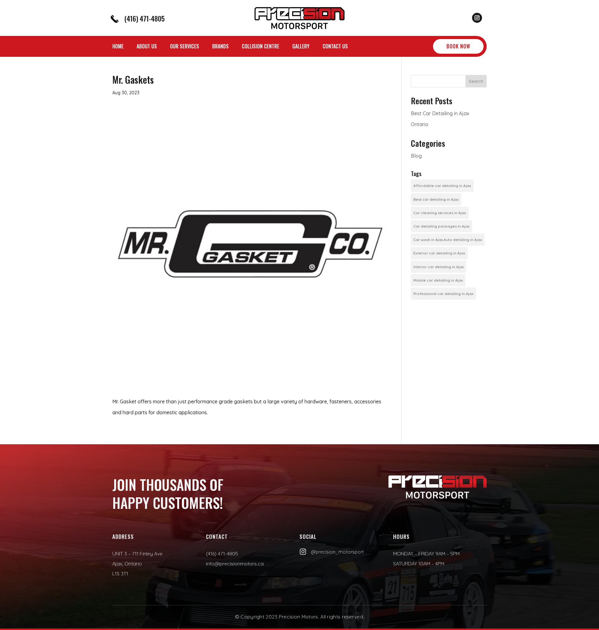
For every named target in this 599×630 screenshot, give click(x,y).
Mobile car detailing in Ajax (438, 280)
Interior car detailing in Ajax (438, 266)
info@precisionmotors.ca (235, 563)
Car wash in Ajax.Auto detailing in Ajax (447, 239)
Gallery (300, 47)
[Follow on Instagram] (477, 18)
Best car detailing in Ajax (436, 199)
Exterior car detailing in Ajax (439, 253)
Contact (217, 536)
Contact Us (335, 47)
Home (118, 47)
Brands (220, 47)
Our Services (184, 47)
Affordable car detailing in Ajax (442, 185)
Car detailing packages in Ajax (441, 226)
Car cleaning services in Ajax (439, 212)
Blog (416, 156)
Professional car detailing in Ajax (443, 293)
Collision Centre (260, 47)
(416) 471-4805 (144, 18)
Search (476, 81)
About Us (147, 47)
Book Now (458, 46)
